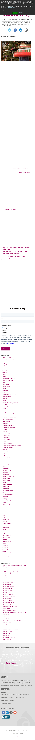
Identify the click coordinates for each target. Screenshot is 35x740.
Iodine (4, 462)
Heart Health (6, 437)
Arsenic (5, 370)
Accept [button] (15, 12)
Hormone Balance (11, 256)
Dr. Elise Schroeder (8, 582)
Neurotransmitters (8, 494)
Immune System (7, 458)
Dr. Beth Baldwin (7, 578)
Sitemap (21, 733)
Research (5, 515)
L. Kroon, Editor (7, 617)
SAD (4, 517)
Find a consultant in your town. (20, 169)
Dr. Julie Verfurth (7, 588)
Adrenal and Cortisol (8, 360)
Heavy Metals (6, 439)
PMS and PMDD (7, 505)
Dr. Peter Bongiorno (8, 594)
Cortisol (5, 400)
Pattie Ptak (6, 627)
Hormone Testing (8, 447)
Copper (5, 398)
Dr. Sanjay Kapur (7, 598)
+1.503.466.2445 (19, 697)
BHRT (4, 376)
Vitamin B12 (6, 545)
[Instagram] (26, 30)
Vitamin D (5, 550)
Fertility (5, 429)
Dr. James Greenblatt (8, 586)
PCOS (4, 503)
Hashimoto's (6, 435)
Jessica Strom (6, 608)
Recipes (5, 513)
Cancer (4, 392)
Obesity (5, 498)
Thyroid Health (7, 541)
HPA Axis (5, 452)
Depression (6, 407)
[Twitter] (9, 30)
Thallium (5, 539)
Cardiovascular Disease (9, 394)
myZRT (5, 492)
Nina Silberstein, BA (8, 625)
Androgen (5, 364)
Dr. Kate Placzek (7, 590)
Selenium (5, 521)
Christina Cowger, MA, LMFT (10, 572)
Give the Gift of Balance (8, 36)
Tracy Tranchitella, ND (9, 637)
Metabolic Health (7, 484)
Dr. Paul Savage (7, 592)
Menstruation (6, 478)
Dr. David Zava (7, 580)
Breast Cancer (6, 386)
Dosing (4, 411)
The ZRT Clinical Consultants (10, 629)
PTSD (4, 511)
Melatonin (5, 472)
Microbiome (6, 488)
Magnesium (6, 468)
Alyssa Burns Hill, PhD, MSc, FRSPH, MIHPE (15, 565)
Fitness (5, 431)
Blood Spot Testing (8, 380)
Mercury (5, 482)
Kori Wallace (6, 614)
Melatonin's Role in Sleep (11, 253)
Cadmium (5, 390)
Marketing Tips (7, 470)
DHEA (4, 409)
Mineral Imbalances (8, 490)
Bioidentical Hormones (9, 378)
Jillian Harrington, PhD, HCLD (10, 610)
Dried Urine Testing (8, 413)
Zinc (4, 558)
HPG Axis (5, 454)
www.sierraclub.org (24, 172)
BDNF (4, 374)
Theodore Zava (7, 633)
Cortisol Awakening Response (11, 402)
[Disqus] (16, 283)
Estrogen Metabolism (9, 427)
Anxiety (5, 368)
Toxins (4, 543)
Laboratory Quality (8, 464)
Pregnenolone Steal (8, 507)
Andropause (6, 366)
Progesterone (6, 509)
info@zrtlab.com (11, 663)
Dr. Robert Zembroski (9, 596)
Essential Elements (8, 419)
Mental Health (6, 480)
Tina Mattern (6, 635)
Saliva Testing (6, 519)
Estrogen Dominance (8, 425)
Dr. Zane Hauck (7, 604)
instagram (11, 712)
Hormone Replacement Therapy (12, 445)
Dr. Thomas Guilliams (8, 602)
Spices (4, 531)
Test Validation (7, 535)
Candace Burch (5, 39)
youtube (15, 712)
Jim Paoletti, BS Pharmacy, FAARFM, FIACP (14, 612)
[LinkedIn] (20, 30)
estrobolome (6, 421)
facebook (3, 712)
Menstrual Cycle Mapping (10, 476)
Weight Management (12, 258)
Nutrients (5, 496)
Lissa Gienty (6, 619)
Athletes (5, 372)
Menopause (6, 474)
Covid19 (5, 405)
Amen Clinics (6, 568)
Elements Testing (7, 415)
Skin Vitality (6, 527)
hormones (5, 449)
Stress (18, 256)
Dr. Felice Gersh (7, 584)
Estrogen (5, 423)
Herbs (4, 441)
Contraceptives (7, 396)
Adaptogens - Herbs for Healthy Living (15, 251)
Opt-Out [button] (21, 12)
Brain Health (6, 384)
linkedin (7, 712)
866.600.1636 (9, 697)
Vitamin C (5, 548)
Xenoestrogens (7, 556)
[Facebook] (15, 30)
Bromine (5, 388)
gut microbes (6, 433)
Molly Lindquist (7, 623)
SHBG (4, 525)
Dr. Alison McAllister (8, 574)
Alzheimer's (6, 362)
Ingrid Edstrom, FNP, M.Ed (10, 606)
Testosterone (6, 537)
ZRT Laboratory (7, 560)
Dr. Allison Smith (7, 576)
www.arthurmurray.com (9, 209)
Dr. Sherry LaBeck (7, 600)
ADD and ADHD (7, 358)
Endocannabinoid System (9, 417)
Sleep (4, 529)
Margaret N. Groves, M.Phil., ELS (12, 621)
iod (3, 460)
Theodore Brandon (8, 631)
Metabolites (6, 486)
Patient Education (7, 501)
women (5, 554)
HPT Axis (5, 456)
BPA (4, 382)
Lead (4, 466)
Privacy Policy (11, 7)
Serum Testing (7, 523)
